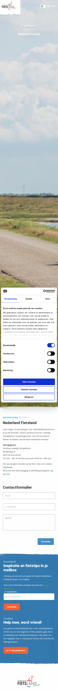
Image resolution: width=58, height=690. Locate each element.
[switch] (51, 354)
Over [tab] (47, 299)
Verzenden (45, 541)
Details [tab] (29, 299)
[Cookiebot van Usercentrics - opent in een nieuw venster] (43, 291)
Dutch (43, 7)
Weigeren (29, 397)
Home (10, 6)
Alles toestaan (29, 382)
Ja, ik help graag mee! (15, 650)
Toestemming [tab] (10, 299)
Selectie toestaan (29, 389)
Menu (54, 6)
